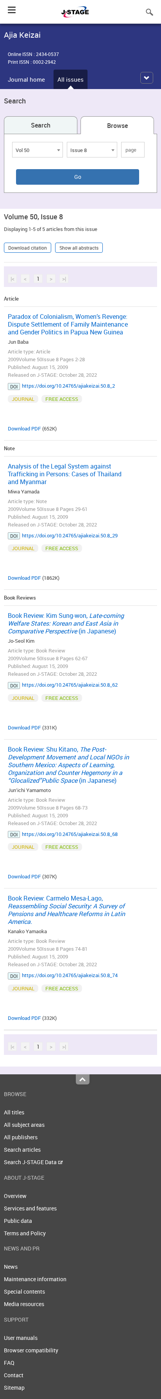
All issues (70, 79)
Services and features (30, 1208)
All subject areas (24, 1124)
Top (82, 1079)
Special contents (24, 1291)
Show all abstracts (78, 248)
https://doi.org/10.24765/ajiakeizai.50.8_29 (70, 535)
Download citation (27, 248)
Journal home (26, 79)
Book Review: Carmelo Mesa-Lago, (66, 910)
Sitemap (14, 1387)
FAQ (9, 1362)
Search (40, 125)
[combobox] (37, 149)
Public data (18, 1220)
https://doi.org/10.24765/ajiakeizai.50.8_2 (68, 385)
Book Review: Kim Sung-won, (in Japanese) (66, 623)
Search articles (22, 1149)
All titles (14, 1112)
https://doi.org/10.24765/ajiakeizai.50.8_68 (70, 834)
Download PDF (24, 428)
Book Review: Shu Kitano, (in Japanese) (68, 765)
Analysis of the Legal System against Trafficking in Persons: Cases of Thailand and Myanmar (65, 474)
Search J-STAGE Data (31, 1162)
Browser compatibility (31, 1350)
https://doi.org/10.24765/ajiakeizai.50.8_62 (70, 684)
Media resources (24, 1304)
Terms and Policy (25, 1233)
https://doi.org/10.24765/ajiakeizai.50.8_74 (70, 975)
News (11, 1266)
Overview (15, 1196)
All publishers (21, 1137)
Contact (13, 1375)
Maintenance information (35, 1279)
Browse (117, 125)
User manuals (21, 1337)
